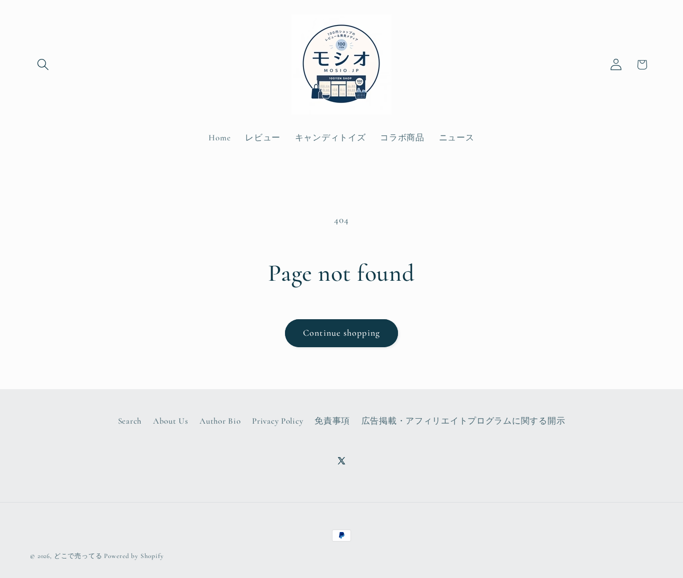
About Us (170, 421)
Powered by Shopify (134, 556)
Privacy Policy (277, 421)
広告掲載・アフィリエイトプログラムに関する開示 (464, 421)
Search (130, 421)
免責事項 (332, 421)
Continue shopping (341, 332)
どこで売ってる (78, 556)
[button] (43, 64)
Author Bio (220, 421)
